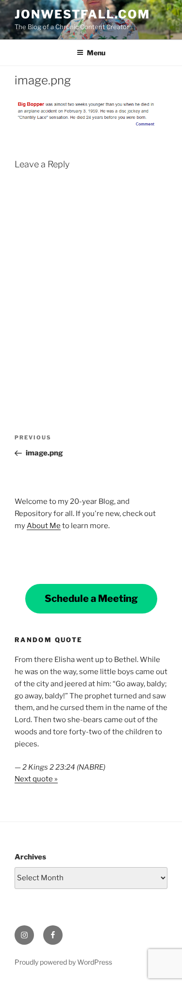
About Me (44, 525)
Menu (96, 52)
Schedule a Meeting (91, 598)
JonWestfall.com (82, 14)
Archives (30, 857)
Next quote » (36, 779)
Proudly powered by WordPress (63, 962)
